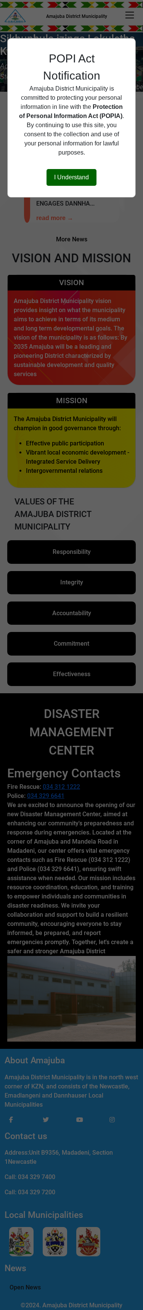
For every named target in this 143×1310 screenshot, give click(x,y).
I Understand (71, 177)
